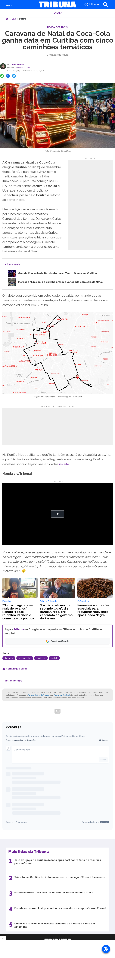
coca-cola (24, 658)
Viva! (57, 13)
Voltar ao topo (13, 680)
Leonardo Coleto (24, 67)
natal (54, 658)
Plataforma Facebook (62, 695)
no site (64, 464)
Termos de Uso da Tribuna (38, 695)
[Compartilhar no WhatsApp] (2, 76)
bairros (9, 658)
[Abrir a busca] (105, 4)
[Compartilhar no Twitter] (14, 76)
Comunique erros (16, 668)
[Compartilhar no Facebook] (8, 76)
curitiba (41, 658)
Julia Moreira (17, 64)
